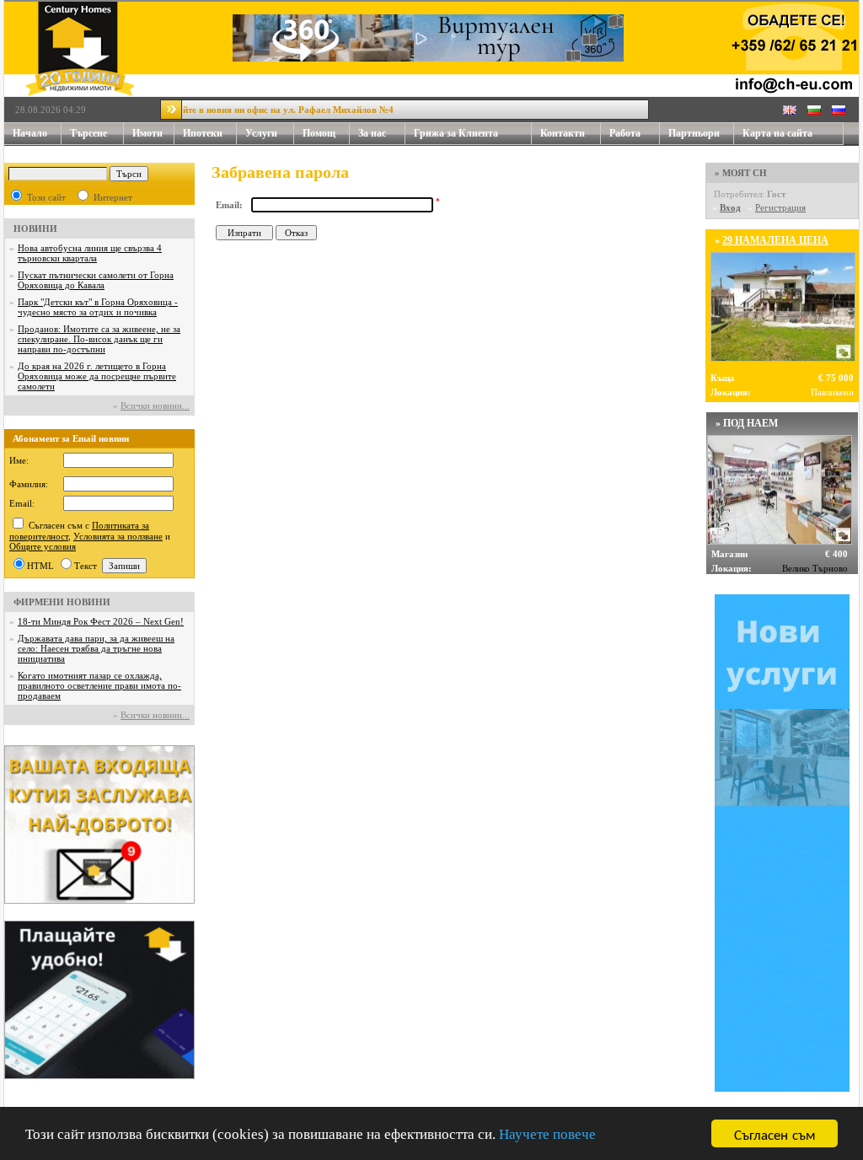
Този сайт (46, 197)
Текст (85, 566)
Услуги (261, 133)
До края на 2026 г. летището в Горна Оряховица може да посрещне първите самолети (97, 376)
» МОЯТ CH (741, 173)
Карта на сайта (777, 133)
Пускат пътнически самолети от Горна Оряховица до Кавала (96, 280)
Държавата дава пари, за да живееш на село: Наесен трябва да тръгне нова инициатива (96, 648)
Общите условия (42, 546)
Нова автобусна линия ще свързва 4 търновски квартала (90, 253)
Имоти (147, 133)
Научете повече (547, 1134)
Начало (30, 133)
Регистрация (780, 207)
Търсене (88, 133)
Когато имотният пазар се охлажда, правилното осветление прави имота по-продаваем (99, 685)
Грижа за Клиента (456, 133)
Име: (19, 460)
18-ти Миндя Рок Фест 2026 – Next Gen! (101, 621)
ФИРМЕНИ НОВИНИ (61, 602)
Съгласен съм (775, 1133)
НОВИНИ (35, 228)
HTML (40, 566)
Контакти (562, 133)
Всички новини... (155, 405)
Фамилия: (28, 484)
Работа (625, 133)
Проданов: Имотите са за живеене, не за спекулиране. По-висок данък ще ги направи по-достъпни (99, 339)
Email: (22, 503)
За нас (372, 133)
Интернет (113, 197)
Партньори (694, 133)
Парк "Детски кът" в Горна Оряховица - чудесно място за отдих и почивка (98, 307)
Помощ (319, 133)
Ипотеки (202, 133)
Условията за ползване (118, 536)
